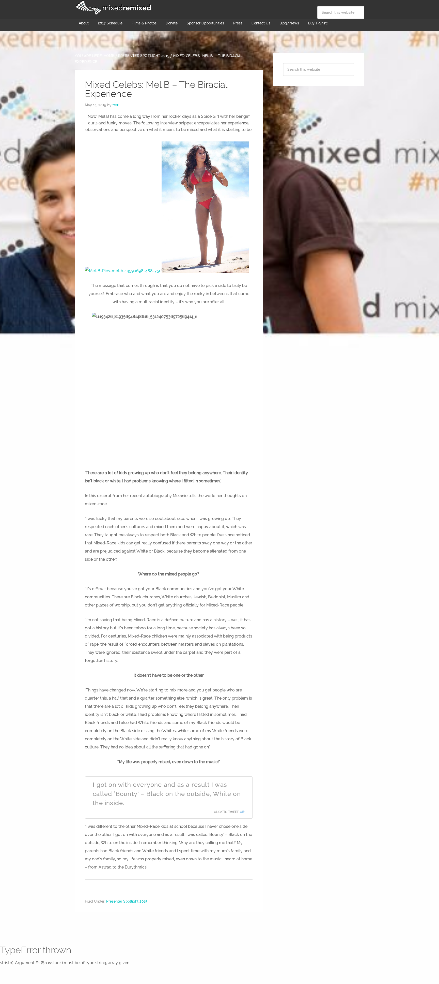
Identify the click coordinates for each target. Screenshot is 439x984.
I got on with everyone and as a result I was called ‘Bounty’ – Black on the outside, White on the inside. (167, 794)
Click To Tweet (226, 812)
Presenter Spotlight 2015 (126, 901)
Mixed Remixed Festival (113, 7)
